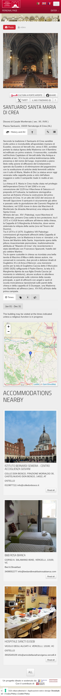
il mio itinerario (40, 100)
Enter (54, 10)
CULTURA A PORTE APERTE (30, 95)
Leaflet (36, 384)
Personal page (9, 10)
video (23, 27)
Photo (10, 27)
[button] (30, 353)
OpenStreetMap (49, 384)
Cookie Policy (24, 694)
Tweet (24, 100)
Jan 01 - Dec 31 (13, 306)
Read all (51, 490)
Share (52, 95)
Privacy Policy (10, 694)
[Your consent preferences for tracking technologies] (5, 690)
